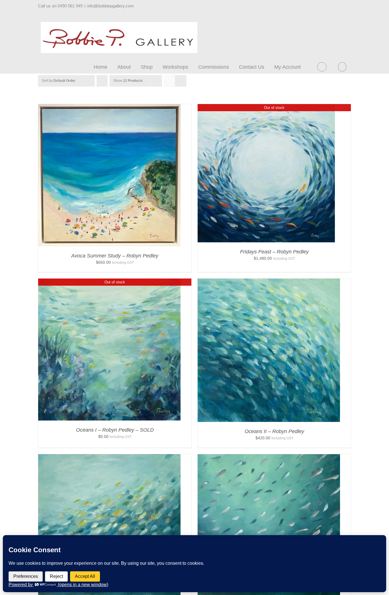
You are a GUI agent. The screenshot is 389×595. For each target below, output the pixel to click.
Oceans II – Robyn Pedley (274, 431)
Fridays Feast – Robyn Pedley (274, 252)
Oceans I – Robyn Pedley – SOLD (115, 430)
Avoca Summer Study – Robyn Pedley (114, 256)
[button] (342, 67)
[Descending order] (102, 81)
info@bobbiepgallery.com (110, 5)
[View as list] (180, 80)
